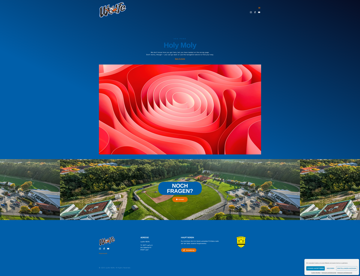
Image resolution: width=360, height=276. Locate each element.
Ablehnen (330, 268)
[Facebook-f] (255, 12)
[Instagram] (251, 12)
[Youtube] (259, 12)
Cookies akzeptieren (315, 268)
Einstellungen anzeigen (346, 268)
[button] (259, 7)
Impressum (103, 253)
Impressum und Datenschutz (328, 272)
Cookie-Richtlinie (316, 272)
